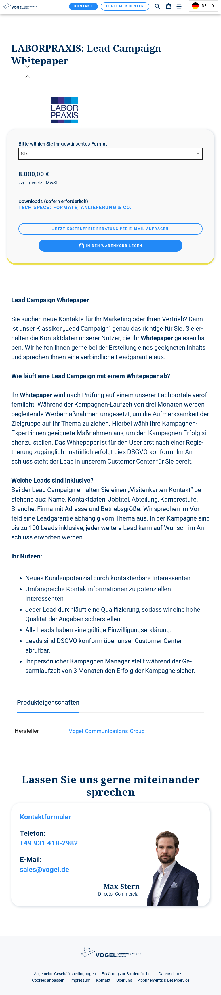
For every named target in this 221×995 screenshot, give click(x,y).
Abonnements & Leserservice (163, 980)
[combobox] (203, 6)
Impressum (80, 980)
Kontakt (83, 6)
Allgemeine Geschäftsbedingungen (65, 973)
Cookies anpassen (48, 980)
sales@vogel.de (44, 870)
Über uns (124, 980)
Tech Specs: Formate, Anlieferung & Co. (75, 207)
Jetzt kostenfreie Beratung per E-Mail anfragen (110, 229)
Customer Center (125, 6)
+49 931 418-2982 (49, 843)
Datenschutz (170, 973)
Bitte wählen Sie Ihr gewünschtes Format (62, 144)
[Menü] (179, 6)
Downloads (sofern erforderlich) (53, 201)
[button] (28, 77)
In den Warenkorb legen (113, 246)
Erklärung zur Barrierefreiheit (127, 973)
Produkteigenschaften (48, 702)
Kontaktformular (45, 817)
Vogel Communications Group (107, 731)
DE (204, 5)
